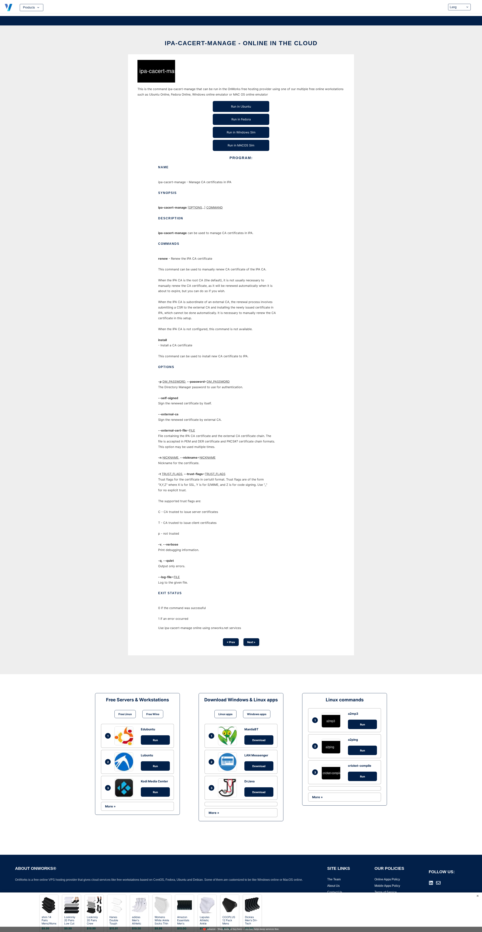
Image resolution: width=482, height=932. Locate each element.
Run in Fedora (241, 119)
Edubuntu (148, 729)
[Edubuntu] (125, 735)
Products (29, 7)
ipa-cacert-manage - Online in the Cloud (241, 43)
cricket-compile (359, 765)
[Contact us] (438, 883)
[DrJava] (228, 787)
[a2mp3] (332, 720)
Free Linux (125, 714)
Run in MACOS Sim (241, 145)
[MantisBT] (228, 735)
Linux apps (225, 714)
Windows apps (256, 714)
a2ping (353, 739)
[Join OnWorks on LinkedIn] (431, 883)
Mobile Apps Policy (387, 885)
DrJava (249, 781)
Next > (251, 642)
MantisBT (251, 729)
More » (110, 806)
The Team (334, 879)
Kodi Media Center (154, 781)
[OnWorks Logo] (8, 7)
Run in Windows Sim (241, 132)
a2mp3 (353, 713)
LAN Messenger (256, 755)
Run (155, 740)
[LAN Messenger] (228, 761)
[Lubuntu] (125, 761)
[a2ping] (332, 746)
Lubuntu (147, 755)
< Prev (231, 642)
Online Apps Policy (387, 879)
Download (258, 740)
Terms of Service (385, 892)
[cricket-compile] (332, 772)
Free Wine (152, 714)
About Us (333, 885)
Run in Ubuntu (241, 106)
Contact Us (334, 892)
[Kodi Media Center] (125, 787)
